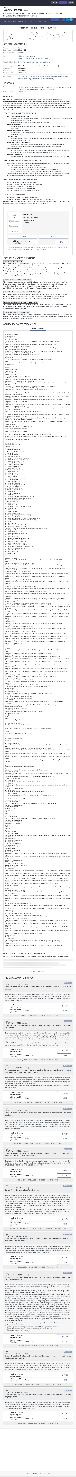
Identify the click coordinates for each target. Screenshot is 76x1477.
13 (20, 249)
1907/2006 (57, 1228)
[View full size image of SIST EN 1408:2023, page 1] (15, 222)
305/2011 (54, 1143)
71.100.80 (39, 21)
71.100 (37, 249)
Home (27, 1474)
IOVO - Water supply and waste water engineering (34, 62)
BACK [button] (4, 21)
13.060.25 (46, 1103)
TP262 (54, 1384)
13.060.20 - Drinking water (26, 56)
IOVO (45, 21)
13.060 (23, 249)
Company (34, 1474)
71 (33, 249)
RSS (49, 1474)
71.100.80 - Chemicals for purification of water (33, 58)
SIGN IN (71, 2)
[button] (55, 19)
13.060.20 (31, 21)
